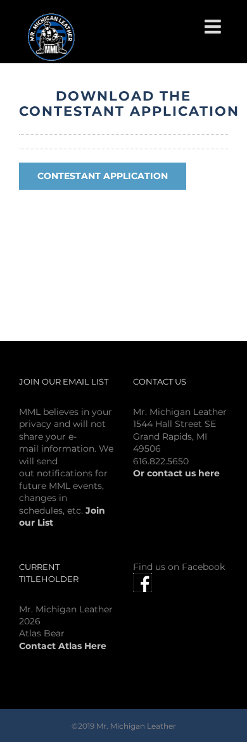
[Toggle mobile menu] (214, 26)
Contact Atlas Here (62, 646)
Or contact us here (176, 473)
